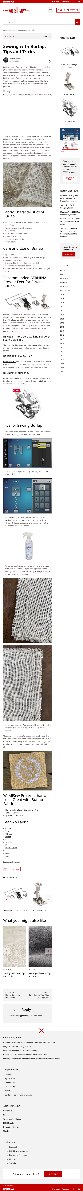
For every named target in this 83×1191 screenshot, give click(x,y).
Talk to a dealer (70, 179)
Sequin (8, 856)
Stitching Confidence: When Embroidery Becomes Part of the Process (31, 1058)
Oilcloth (8, 834)
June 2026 (64, 278)
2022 (62, 311)
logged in (22, 1015)
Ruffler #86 (16, 378)
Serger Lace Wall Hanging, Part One (17, 1046)
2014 (62, 343)
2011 (62, 355)
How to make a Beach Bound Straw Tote (21, 810)
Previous (10, 36)
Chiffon (8, 828)
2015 (62, 339)
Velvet (7, 831)
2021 (62, 315)
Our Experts (10, 1087)
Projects (8, 1074)
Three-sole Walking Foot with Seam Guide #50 (22, 345)
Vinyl (7, 850)
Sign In (6, 1131)
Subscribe (68, 254)
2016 (62, 335)
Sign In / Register (68, 10)
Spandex (8, 842)
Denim (8, 836)
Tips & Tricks (7, 969)
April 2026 (64, 286)
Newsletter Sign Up (11, 1127)
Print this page (14, 869)
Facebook (13, 1147)
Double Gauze (11, 848)
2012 (62, 351)
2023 (62, 306)
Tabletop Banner (12, 813)
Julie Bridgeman (15, 58)
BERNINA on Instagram (18, 1151)
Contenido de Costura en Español (18, 1095)
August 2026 (65, 270)
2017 (62, 331)
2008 (62, 367)
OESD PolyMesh (41, 381)
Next (46, 36)
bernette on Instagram (18, 1155)
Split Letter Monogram (14, 815)
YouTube (12, 1163)
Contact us (7, 1111)
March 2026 (65, 290)
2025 (62, 298)
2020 (62, 319)
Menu (50, 10)
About (7, 1091)
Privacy (6, 1115)
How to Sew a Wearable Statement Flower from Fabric (70, 221)
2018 (62, 327)
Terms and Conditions (12, 1119)
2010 (62, 359)
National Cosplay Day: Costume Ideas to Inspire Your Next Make (69, 198)
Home (5, 30)
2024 (62, 302)
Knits (7, 839)
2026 (62, 294)
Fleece (7, 853)
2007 (62, 371)
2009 (62, 363)
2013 (62, 347)
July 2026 (63, 274)
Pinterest (13, 1159)
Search (77, 22)
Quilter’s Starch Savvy (14, 520)
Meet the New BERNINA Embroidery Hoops (20, 1050)
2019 (62, 323)
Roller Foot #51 (9, 361)
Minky (7, 845)
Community (9, 1082)
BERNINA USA (8, 1123)
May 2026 (64, 282)
